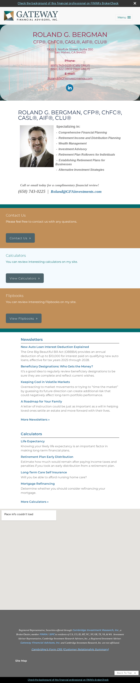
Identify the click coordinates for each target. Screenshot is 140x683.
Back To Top (125, 672)
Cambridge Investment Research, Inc (95, 630)
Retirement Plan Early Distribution (47, 457)
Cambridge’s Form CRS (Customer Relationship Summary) (70, 649)
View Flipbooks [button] (22, 318)
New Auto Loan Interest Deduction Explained (55, 347)
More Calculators (35, 501)
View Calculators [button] (23, 278)
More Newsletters (35, 419)
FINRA (43, 634)
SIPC (52, 634)
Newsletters (32, 339)
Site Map (21, 660)
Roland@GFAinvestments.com (70, 78)
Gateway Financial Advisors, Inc (40, 642)
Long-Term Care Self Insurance (44, 472)
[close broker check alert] (134, 3)
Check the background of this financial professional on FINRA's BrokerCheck (68, 3)
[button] (124, 17)
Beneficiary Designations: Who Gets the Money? (57, 366)
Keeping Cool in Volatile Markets (45, 382)
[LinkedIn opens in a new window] (69, 88)
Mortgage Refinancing (38, 483)
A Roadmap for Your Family (41, 401)
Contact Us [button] (18, 238)
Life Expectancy (33, 441)
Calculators (31, 434)
